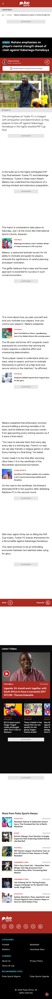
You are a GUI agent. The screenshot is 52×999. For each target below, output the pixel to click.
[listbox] (27, 719)
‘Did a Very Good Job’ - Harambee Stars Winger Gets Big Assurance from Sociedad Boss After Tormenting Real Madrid (31, 869)
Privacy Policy (36, 961)
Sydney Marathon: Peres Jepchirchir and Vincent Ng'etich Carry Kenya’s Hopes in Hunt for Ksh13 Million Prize (31, 899)
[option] (13, 719)
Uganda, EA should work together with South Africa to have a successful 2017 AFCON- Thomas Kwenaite (25, 691)
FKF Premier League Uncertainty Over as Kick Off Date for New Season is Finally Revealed (32, 853)
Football (9, 15)
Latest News (7, 10)
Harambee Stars (21, 862)
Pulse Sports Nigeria (11, 976)
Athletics (18, 818)
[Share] (47, 62)
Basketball (34, 944)
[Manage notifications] (47, 994)
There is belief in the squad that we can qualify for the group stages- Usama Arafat (33, 727)
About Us (6, 961)
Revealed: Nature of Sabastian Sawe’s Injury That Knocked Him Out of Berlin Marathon (31, 824)
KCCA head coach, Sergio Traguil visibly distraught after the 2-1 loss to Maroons (12, 727)
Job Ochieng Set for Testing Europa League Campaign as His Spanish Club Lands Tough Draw (31, 884)
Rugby (17, 833)
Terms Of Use (8, 966)
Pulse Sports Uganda (39, 976)
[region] (26, 719)
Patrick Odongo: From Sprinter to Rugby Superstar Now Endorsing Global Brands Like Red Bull (32, 838)
